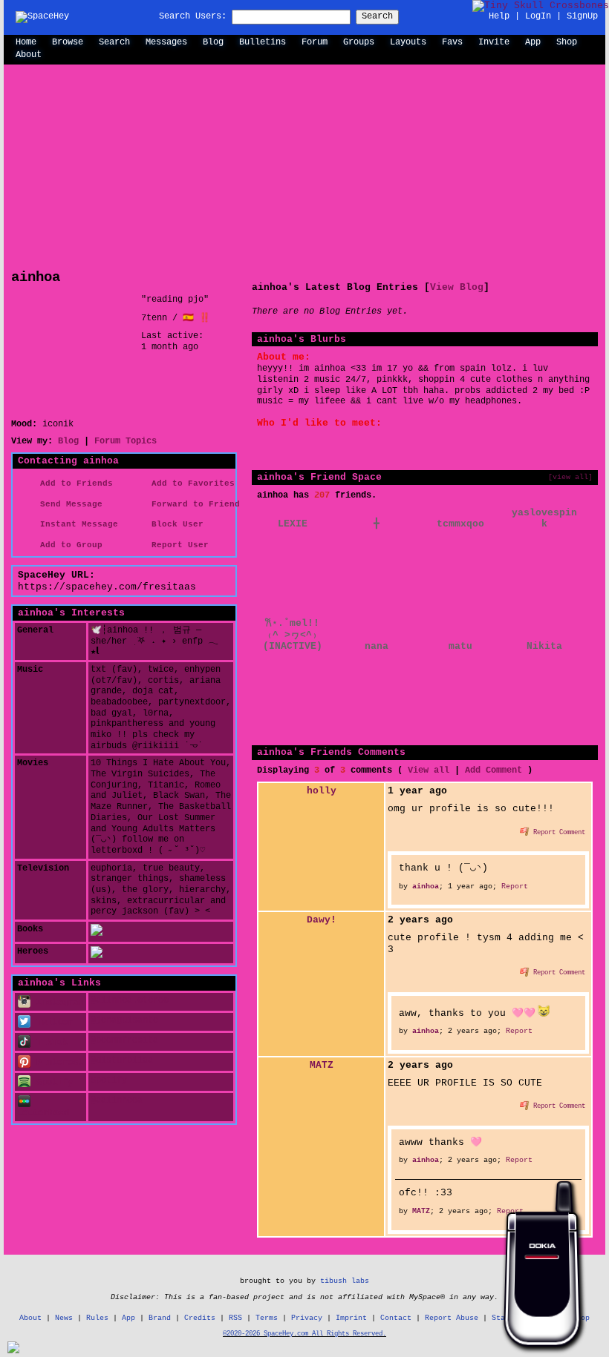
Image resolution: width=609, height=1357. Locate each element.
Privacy (306, 1318)
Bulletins (262, 42)
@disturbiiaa (122, 1060)
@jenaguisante (124, 1020)
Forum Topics (125, 441)
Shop (566, 42)
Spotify (52, 1082)
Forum (315, 42)
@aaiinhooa (117, 1100)
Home (26, 42)
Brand (160, 1318)
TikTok (49, 1042)
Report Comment (557, 832)
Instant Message (76, 524)
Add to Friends (74, 483)
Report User (177, 545)
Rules (97, 1318)
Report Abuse (451, 1318)
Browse (67, 42)
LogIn (538, 16)
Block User (174, 524)
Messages (166, 42)
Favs (452, 42)
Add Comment (493, 770)
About (29, 55)
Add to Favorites (190, 483)
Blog (213, 42)
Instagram (57, 1002)
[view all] (570, 476)
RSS (235, 1318)
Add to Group (68, 545)
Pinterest (57, 1062)
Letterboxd (43, 1113)
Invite (493, 42)
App (533, 42)
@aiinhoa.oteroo (130, 1000)
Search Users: (193, 16)
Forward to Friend (193, 504)
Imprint (351, 1318)
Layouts (408, 42)
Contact (395, 1318)
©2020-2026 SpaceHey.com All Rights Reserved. (304, 1334)
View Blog (456, 287)
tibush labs (344, 1281)
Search (377, 16)
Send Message (68, 504)
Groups (358, 42)
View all (428, 770)
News (64, 1318)
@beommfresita (124, 1040)
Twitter (52, 1022)
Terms (266, 1318)
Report (514, 886)
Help (499, 16)
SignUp (582, 16)
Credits (199, 1318)
